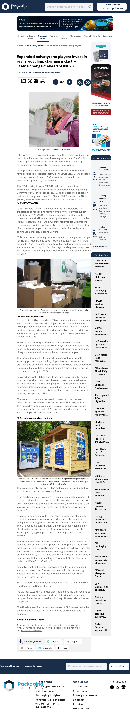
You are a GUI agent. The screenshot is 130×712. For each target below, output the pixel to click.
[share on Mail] (36, 81)
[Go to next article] (87, 83)
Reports (54, 36)
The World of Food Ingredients (47, 705)
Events (96, 36)
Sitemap (78, 699)
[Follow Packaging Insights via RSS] (118, 688)
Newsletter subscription (111, 6)
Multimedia (75, 36)
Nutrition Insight (46, 691)
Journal (87, 36)
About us (80, 682)
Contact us (80, 686)
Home (21, 36)
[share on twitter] (30, 82)
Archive (78, 704)
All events (98, 246)
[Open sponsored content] (65, 29)
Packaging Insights (47, 695)
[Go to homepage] (23, 690)
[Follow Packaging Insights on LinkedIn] (112, 688)
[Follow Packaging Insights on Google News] (124, 688)
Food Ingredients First (50, 686)
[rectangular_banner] (101, 151)
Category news (42, 37)
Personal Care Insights (50, 699)
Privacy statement (85, 695)
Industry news (31, 37)
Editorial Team (82, 708)
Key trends (64, 37)
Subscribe (117, 666)
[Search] (90, 7)
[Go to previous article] (80, 83)
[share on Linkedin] (23, 81)
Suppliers (107, 36)
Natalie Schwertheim (48, 72)
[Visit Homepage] (15, 12)
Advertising (80, 691)
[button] (54, 641)
